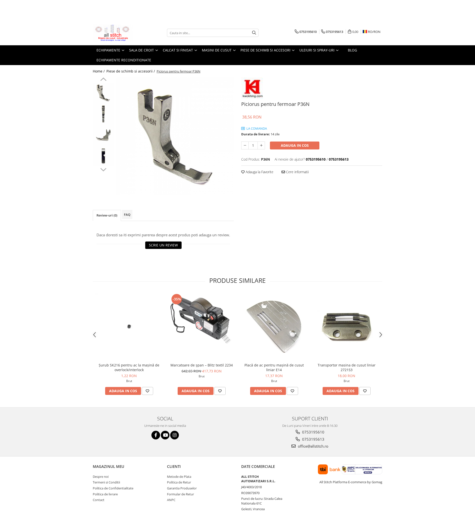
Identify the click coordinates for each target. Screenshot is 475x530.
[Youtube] (165, 435)
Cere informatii (297, 171)
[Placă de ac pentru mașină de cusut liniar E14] (274, 326)
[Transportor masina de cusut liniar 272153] (346, 326)
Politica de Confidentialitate (113, 488)
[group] (175, 136)
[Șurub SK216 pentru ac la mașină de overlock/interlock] (129, 326)
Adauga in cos (295, 145)
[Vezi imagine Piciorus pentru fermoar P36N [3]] (103, 156)
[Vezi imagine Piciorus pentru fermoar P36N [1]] (103, 114)
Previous (103, 79)
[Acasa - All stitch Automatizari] (117, 33)
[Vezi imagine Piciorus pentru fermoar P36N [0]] (103, 93)
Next (103, 169)
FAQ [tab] (127, 214)
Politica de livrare (105, 494)
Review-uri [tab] (106, 215)
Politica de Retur (179, 482)
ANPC (171, 500)
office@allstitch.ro (312, 446)
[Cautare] (254, 33)
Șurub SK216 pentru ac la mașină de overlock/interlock (129, 367)
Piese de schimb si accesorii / (131, 71)
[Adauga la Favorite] (147, 391)
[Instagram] (174, 435)
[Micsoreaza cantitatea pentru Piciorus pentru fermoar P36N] (245, 145)
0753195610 (312, 432)
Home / (99, 71)
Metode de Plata (179, 476)
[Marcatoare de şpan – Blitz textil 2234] (201, 326)
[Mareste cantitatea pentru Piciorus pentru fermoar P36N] (261, 145)
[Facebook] (155, 435)
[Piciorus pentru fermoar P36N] (175, 136)
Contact (98, 500)
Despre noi (101, 476)
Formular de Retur (180, 494)
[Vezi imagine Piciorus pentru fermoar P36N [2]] (103, 135)
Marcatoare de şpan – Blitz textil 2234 (201, 365)
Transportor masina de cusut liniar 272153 (347, 367)
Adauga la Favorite (259, 171)
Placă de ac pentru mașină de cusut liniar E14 (274, 367)
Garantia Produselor (182, 488)
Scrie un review (163, 245)
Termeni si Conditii (106, 482)
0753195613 (312, 439)
